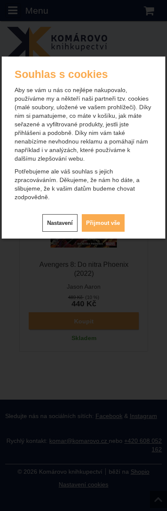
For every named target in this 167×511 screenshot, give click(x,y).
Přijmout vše (103, 223)
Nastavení (60, 223)
